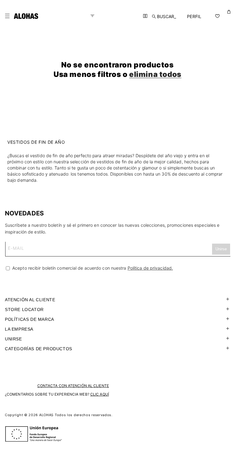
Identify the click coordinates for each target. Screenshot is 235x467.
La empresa (19, 329)
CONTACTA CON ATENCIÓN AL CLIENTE (73, 385)
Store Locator (24, 309)
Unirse (13, 338)
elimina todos (155, 74)
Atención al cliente (30, 299)
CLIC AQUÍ (99, 394)
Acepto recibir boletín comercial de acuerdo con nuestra (92, 268)
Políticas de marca (29, 319)
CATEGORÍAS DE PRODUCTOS (38, 348)
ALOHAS (46, 415)
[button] (7, 16)
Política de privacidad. (150, 268)
